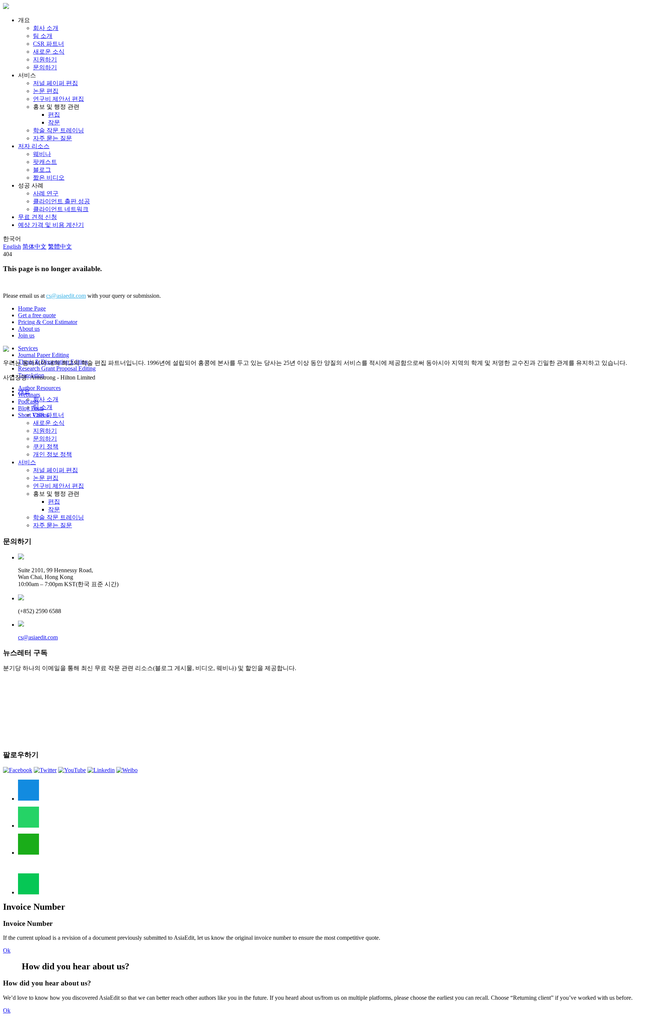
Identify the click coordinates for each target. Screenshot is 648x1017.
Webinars (29, 395)
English (12, 246)
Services (28, 348)
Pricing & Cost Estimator (47, 322)
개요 (24, 391)
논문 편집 (45, 91)
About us (29, 329)
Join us (26, 335)
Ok (6, 950)
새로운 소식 (48, 51)
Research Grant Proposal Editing (57, 368)
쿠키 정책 (45, 446)
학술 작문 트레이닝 (58, 130)
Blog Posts (31, 408)
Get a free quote (37, 315)
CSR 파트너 (48, 43)
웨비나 (42, 154)
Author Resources (39, 388)
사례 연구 (45, 193)
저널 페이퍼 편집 (55, 83)
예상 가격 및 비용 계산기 (51, 225)
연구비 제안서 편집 (58, 99)
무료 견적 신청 (37, 217)
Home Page (32, 308)
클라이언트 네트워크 (60, 209)
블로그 (42, 169)
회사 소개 (45, 28)
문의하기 (45, 67)
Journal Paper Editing (43, 355)
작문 (54, 122)
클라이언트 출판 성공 (61, 201)
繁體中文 (60, 246)
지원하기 (45, 59)
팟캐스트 (45, 162)
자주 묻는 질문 (52, 138)
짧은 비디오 (48, 177)
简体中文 (34, 246)
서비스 (27, 462)
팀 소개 (42, 36)
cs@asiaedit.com (66, 295)
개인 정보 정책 (52, 454)
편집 (54, 114)
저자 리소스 (34, 146)
